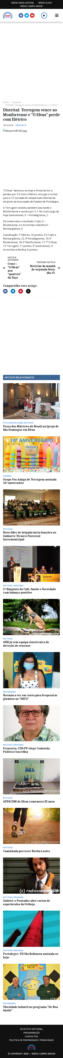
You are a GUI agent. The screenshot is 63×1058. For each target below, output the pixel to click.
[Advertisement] (31, 55)
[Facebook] (21, 15)
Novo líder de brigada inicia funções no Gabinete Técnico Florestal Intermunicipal (29, 536)
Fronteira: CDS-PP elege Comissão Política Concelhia (26, 750)
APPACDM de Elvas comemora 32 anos (29, 801)
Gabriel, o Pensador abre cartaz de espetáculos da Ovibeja (26, 902)
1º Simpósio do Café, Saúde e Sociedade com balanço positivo (29, 591)
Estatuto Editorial (31, 1029)
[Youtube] (32, 15)
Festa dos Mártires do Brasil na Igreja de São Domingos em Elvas (31, 428)
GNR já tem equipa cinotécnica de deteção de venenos (26, 643)
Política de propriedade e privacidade (31, 1040)
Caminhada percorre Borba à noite (26, 851)
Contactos (31, 1036)
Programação (31, 1032)
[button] (44, 15)
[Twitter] (26, 15)
